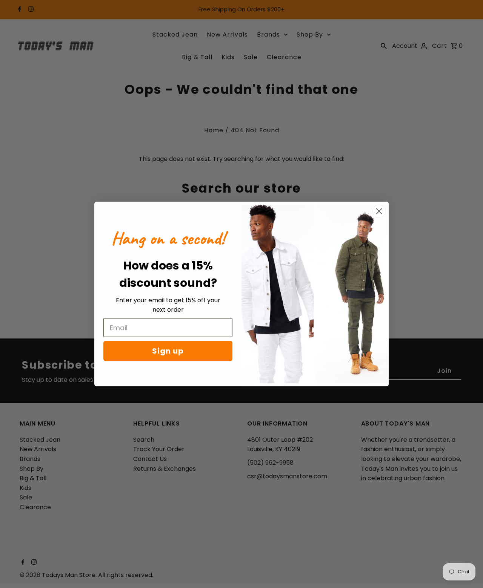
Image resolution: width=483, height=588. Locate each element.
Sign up (168, 351)
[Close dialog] (379, 211)
